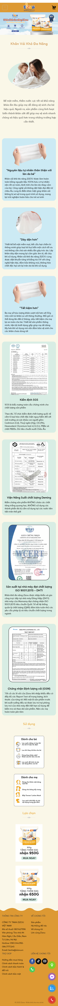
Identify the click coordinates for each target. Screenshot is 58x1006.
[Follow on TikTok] (38, 961)
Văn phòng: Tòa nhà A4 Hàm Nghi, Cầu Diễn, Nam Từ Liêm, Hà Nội (14, 936)
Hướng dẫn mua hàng (12, 960)
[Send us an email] (45, 961)
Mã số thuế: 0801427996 (14, 929)
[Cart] (54, 7)
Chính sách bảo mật (11, 974)
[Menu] (5, 7)
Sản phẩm (36, 922)
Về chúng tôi (37, 929)
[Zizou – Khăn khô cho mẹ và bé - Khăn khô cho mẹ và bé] (29, 7)
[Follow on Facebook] (32, 961)
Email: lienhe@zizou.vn (12, 950)
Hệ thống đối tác (39, 926)
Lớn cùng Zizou (38, 933)
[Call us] (32, 969)
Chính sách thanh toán (13, 963)
